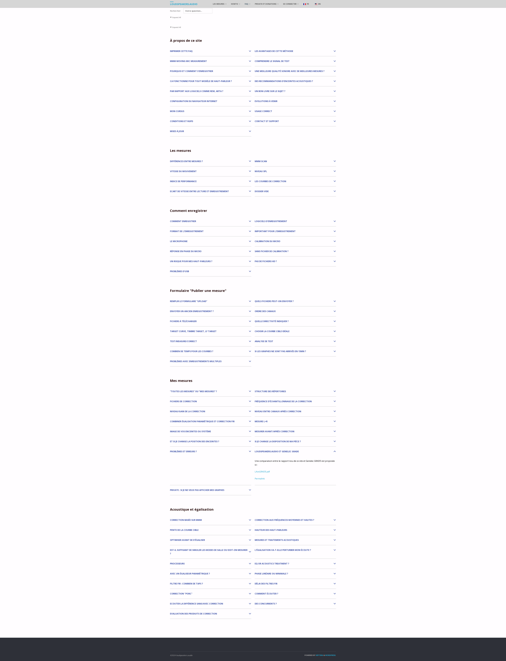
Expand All (175, 17)
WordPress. (330, 655)
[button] (210, 51)
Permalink (260, 478)
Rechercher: (175, 10)
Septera (319, 655)
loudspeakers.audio (183, 4)
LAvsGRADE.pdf (262, 471)
